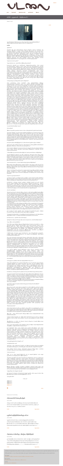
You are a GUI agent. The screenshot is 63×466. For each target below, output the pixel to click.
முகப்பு (8, 12)
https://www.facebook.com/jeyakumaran (17, 456)
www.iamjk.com (24, 459)
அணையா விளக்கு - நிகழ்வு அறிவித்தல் (20, 434)
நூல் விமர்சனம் (30, 12)
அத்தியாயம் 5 (9, 385)
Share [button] (42, 388)
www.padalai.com (12, 459)
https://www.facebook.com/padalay (28, 456)
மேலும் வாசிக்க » (37, 446)
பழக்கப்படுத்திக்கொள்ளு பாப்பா (17, 415)
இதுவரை (37, 12)
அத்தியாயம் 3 (9, 383)
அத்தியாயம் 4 (9, 384)
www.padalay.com (7, 459)
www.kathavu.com (18, 459)
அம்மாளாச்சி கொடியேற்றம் (16, 398)
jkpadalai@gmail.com (8, 456)
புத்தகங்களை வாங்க (22, 12)
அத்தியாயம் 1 (9, 380)
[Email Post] (7, 388)
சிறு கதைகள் (14, 12)
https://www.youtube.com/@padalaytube (10, 462)
